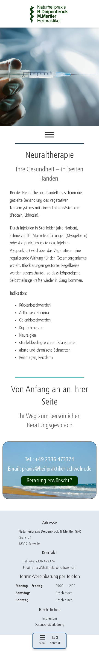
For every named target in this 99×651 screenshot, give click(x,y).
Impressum (49, 618)
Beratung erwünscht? (50, 480)
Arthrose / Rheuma (34, 313)
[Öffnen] (49, 134)
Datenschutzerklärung (49, 625)
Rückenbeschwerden (35, 305)
